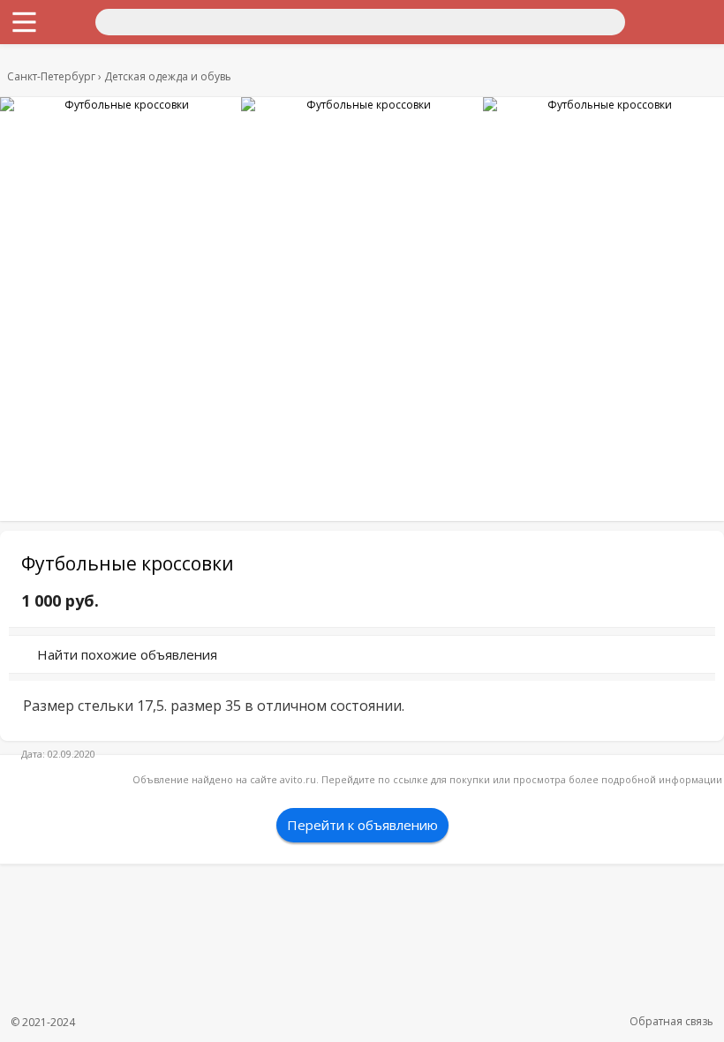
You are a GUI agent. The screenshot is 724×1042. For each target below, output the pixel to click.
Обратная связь (671, 1021)
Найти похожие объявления (127, 654)
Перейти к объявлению (362, 825)
